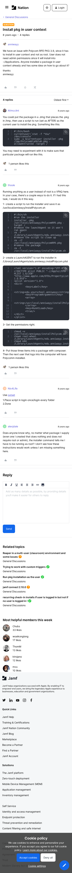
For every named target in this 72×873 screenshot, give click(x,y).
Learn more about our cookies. (40, 850)
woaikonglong (20, 636)
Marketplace (9, 739)
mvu (15, 666)
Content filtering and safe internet (21, 828)
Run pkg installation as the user (21, 576)
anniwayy (13, 44)
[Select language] (47, 7)
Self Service (9, 806)
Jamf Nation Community (16, 728)
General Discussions (16, 17)
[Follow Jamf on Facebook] (31, 700)
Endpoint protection (13, 817)
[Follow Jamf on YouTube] (17, 700)
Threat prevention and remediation (22, 822)
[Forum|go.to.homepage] (20, 7)
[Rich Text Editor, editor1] (36, 505)
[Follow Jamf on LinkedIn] (11, 700)
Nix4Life (12, 388)
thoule (11, 185)
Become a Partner (12, 744)
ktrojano (17, 656)
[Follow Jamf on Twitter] (4, 700)
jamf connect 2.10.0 (14, 587)
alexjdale (13, 426)
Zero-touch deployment (15, 778)
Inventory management (15, 795)
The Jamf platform (12, 772)
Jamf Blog (8, 733)
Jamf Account (10, 756)
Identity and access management (21, 811)
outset (11, 394)
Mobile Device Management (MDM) (22, 784)
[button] (7, 8)
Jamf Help (8, 716)
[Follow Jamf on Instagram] (24, 700)
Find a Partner (10, 750)
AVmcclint (13, 110)
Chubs (16, 626)
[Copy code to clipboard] (66, 132)
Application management (16, 789)
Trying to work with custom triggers (24, 566)
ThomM (17, 646)
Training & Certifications (15, 722)
